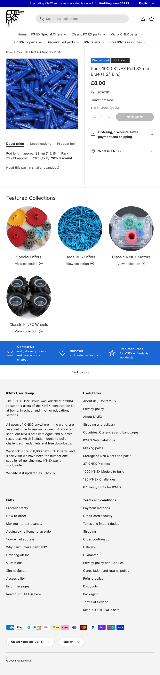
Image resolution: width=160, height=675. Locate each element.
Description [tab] (15, 144)
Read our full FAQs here (23, 594)
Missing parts (93, 448)
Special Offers (28, 257)
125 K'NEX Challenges (99, 479)
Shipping (89, 531)
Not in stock (135, 117)
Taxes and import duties (101, 524)
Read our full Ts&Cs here (101, 610)
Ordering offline (17, 555)
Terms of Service (95, 602)
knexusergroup (23, 660)
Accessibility (15, 578)
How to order (16, 516)
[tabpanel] (42, 160)
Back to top (80, 372)
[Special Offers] (28, 228)
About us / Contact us (99, 401)
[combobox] (82, 18)
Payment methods (96, 508)
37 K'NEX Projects (96, 464)
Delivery (89, 547)
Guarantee (90, 555)
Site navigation (17, 571)
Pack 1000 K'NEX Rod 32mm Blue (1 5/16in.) (39, 52)
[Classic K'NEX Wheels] (28, 296)
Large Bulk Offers (80, 257)
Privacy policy (93, 409)
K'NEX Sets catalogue (99, 440)
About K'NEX (92, 417)
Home (22, 34)
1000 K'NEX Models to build (103, 471)
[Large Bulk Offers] (80, 228)
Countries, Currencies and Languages (110, 432)
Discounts (90, 586)
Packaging (91, 594)
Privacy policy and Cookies (103, 563)
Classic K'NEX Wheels (28, 324)
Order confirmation (97, 539)
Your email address (20, 539)
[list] (42, 94)
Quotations (14, 563)
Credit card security (98, 516)
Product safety (17, 508)
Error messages (17, 586)
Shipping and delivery (99, 424)
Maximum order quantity (24, 524)
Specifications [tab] (40, 144)
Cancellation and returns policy (106, 571)
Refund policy (93, 578)
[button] (151, 18)
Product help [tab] (67, 144)
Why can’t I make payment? (26, 547)
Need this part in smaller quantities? (33, 167)
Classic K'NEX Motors (131, 257)
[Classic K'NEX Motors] (131, 228)
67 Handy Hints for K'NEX (102, 487)
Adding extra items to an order (29, 531)
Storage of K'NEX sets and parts (107, 456)
